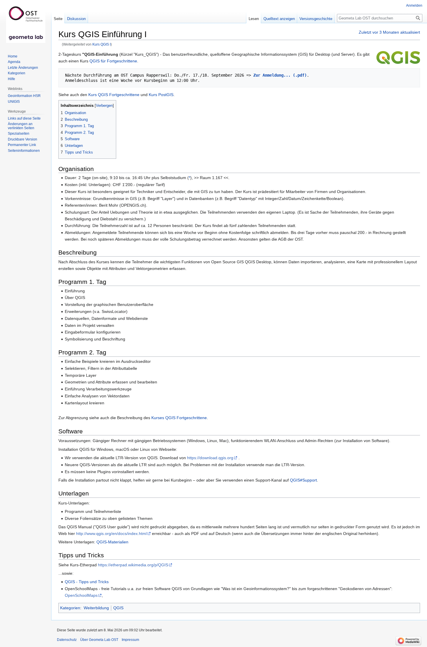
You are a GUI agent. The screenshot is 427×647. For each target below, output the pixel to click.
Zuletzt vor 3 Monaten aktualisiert (389, 32)
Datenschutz (67, 640)
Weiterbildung (96, 607)
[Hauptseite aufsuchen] (25, 23)
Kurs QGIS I (101, 44)
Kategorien (70, 607)
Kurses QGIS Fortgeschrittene (179, 417)
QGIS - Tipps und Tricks (87, 581)
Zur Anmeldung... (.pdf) (280, 75)
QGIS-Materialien (112, 542)
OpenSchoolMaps (81, 595)
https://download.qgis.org (210, 457)
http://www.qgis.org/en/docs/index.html (111, 533)
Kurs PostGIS (161, 94)
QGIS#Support (303, 480)
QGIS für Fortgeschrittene (113, 61)
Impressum (130, 640)
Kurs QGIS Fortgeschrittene (113, 94)
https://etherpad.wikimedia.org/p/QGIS (133, 565)
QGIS (118, 607)
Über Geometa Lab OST (99, 640)
